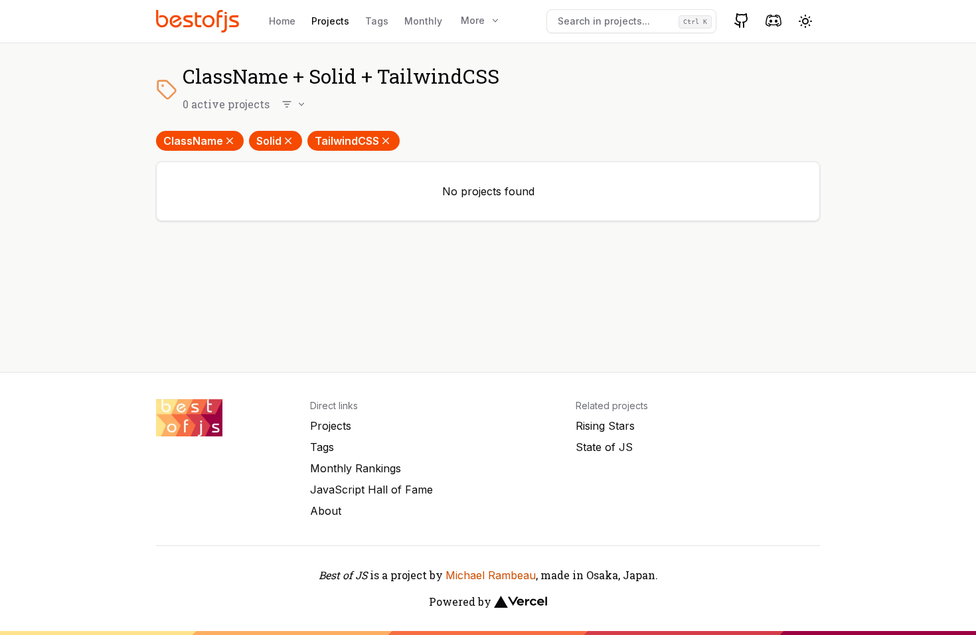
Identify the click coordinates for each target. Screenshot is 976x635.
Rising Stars (605, 425)
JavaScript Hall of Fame (371, 489)
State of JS (604, 447)
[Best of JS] (199, 21)
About (325, 510)
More (473, 20)
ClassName (193, 140)
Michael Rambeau (491, 575)
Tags (376, 21)
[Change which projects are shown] (294, 104)
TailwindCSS (347, 140)
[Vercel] (520, 602)
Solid (269, 140)
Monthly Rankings (355, 468)
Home (282, 21)
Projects (330, 21)
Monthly (423, 21)
